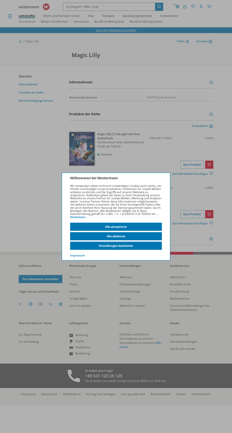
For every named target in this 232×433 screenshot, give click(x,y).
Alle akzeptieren (116, 227)
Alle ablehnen (116, 236)
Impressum (77, 255)
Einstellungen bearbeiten (116, 246)
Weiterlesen (77, 217)
